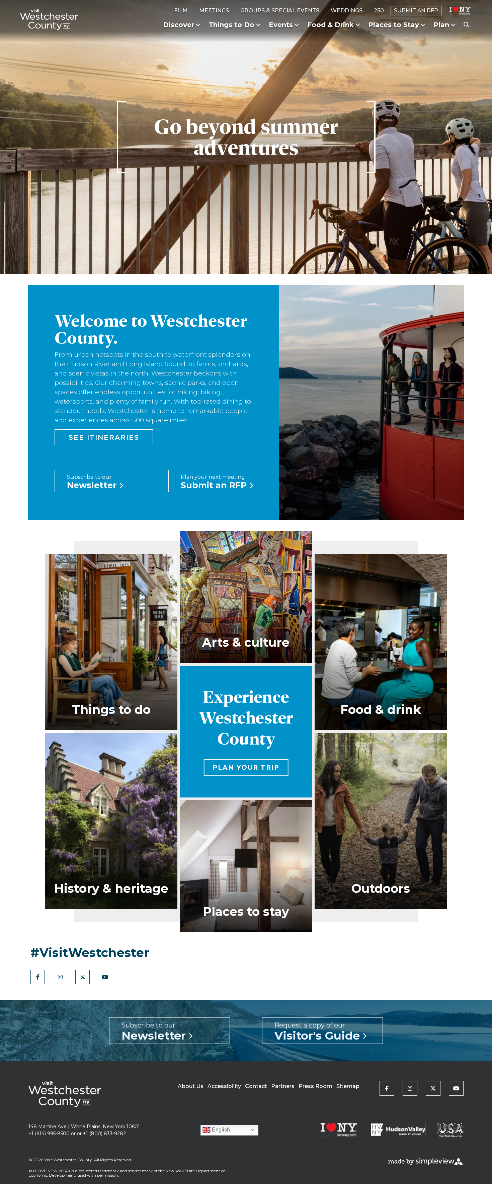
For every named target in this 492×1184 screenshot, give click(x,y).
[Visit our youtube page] (105, 977)
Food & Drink (330, 25)
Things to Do (231, 25)
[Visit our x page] (82, 977)
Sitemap (347, 1086)
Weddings (346, 10)
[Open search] (466, 25)
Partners (283, 1086)
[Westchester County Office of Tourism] (49, 19)
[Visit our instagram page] (60, 977)
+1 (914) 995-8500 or (52, 1134)
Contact (256, 1086)
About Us (190, 1086)
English (220, 1130)
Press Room (315, 1086)
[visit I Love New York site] (460, 11)
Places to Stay (393, 25)
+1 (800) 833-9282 (104, 1134)
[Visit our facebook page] (37, 977)
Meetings (214, 10)
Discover (178, 25)
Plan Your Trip (246, 767)
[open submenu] (198, 24)
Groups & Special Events (279, 10)
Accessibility (224, 1086)
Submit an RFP (416, 10)
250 (379, 10)
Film (181, 10)
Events (281, 25)
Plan (441, 25)
